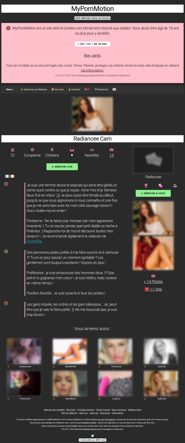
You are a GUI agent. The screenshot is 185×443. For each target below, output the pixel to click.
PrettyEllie (34, 241)
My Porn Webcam (69, 413)
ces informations (92, 70)
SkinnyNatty (70, 398)
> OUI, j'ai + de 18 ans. (92, 44)
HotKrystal (116, 366)
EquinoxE (162, 366)
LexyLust (116, 398)
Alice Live (83, 413)
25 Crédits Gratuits (85, 410)
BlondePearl (70, 366)
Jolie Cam (94, 413)
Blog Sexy (71, 410)
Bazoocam (105, 413)
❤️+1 (87, 89)
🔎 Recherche (101, 89)
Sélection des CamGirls (54, 410)
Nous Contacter (119, 410)
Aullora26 (162, 398)
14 (112, 155)
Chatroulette (118, 413)
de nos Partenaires (106, 419)
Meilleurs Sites (134, 410)
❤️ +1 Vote (153, 289)
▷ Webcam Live (62, 166)
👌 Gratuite (74, 89)
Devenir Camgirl (103, 410)
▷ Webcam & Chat (153, 193)
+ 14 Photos (153, 281)
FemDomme (25, 398)
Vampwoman (25, 366)
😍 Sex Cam (57, 89)
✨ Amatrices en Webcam (33, 89)
